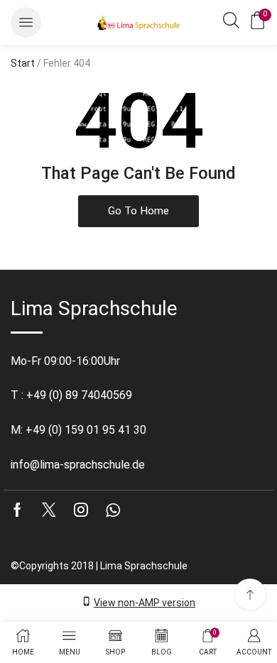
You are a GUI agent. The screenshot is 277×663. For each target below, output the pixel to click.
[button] (26, 22)
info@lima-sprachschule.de (78, 464)
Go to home (138, 210)
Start (23, 63)
